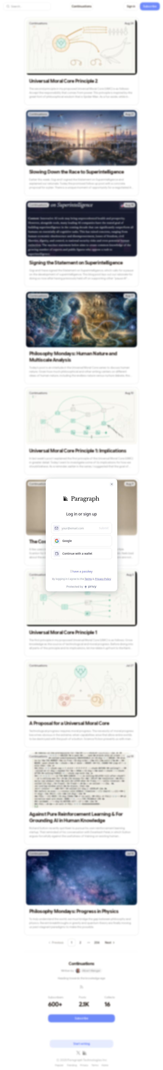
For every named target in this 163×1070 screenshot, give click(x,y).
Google (67, 541)
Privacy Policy (103, 579)
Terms (88, 579)
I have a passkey (81, 571)
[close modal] (111, 484)
